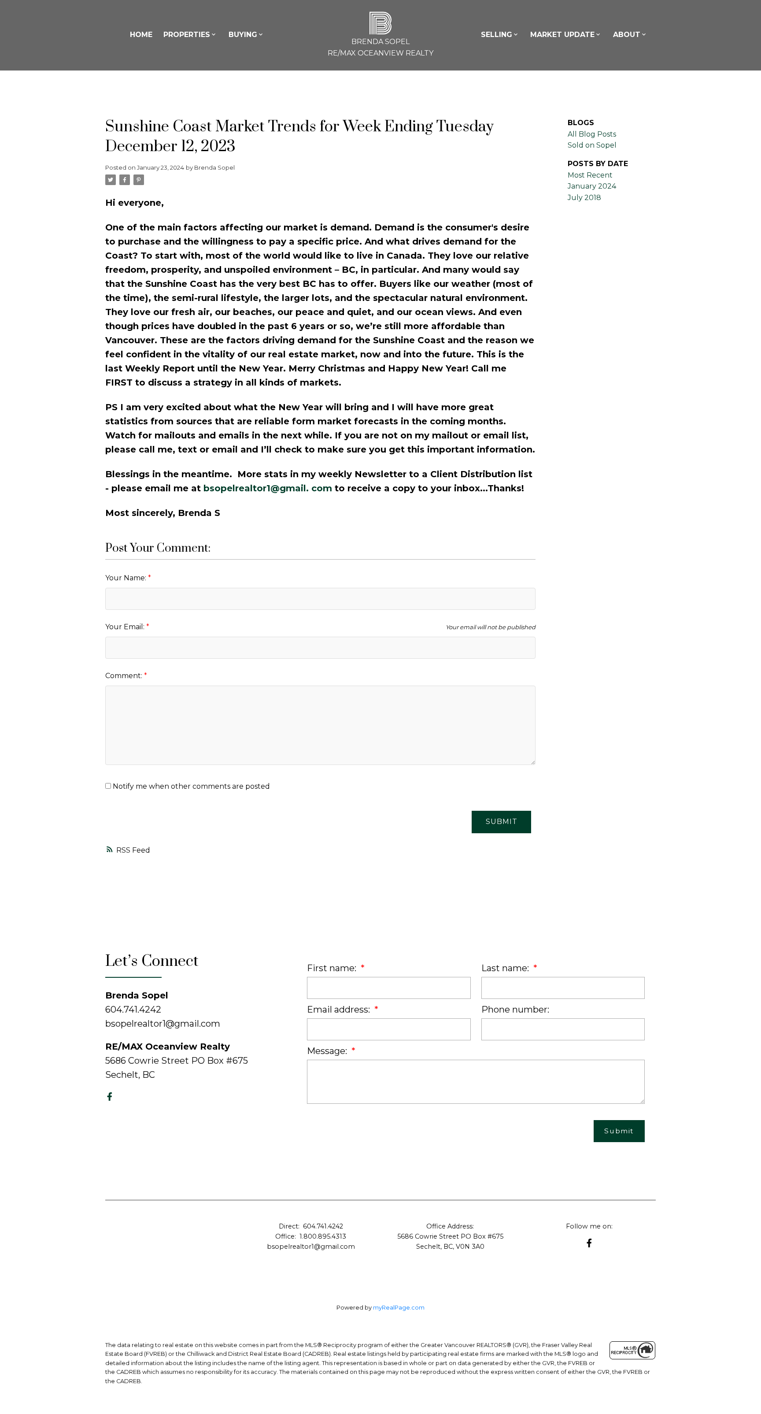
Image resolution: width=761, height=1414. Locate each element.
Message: (328, 1051)
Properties (186, 34)
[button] (109, 1096)
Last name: (506, 968)
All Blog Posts (592, 134)
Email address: (339, 1009)
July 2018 (584, 197)
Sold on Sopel (592, 145)
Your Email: (125, 627)
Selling (496, 34)
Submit (501, 821)
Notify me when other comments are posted (190, 786)
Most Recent (590, 175)
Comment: (124, 676)
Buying (243, 34)
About (626, 34)
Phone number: (515, 1009)
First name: (332, 968)
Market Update (562, 34)
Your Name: (126, 578)
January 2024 (592, 186)
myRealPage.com (399, 1307)
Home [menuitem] (141, 34)
